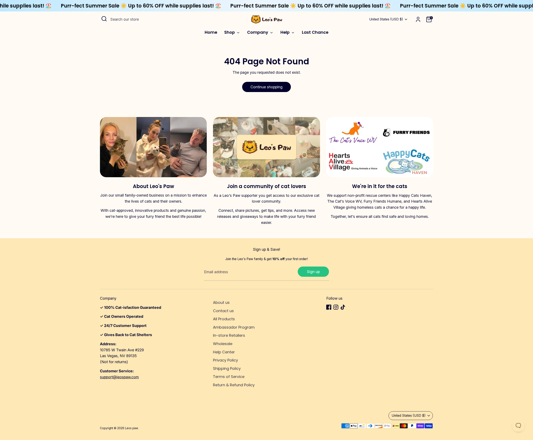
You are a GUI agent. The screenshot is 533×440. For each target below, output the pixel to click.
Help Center (224, 352)
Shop (230, 32)
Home (211, 32)
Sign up (313, 271)
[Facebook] (328, 307)
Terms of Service (228, 376)
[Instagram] (335, 307)
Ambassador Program (234, 327)
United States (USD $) (386, 19)
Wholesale (222, 343)
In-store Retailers (229, 335)
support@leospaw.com (119, 377)
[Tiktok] (342, 307)
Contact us (223, 310)
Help (285, 32)
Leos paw (131, 428)
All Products (224, 319)
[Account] (418, 19)
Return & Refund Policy (234, 385)
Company (258, 32)
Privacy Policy (225, 360)
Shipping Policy (227, 368)
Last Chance (315, 32)
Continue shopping (266, 87)
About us (221, 302)
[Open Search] (104, 19)
